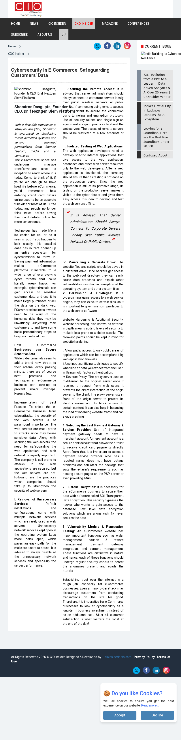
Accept (119, 715)
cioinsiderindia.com (118, 657)
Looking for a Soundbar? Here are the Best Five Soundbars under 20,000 (156, 137)
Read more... (150, 705)
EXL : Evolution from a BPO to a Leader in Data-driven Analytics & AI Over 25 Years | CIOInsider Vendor (157, 86)
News (34, 23)
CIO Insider (57, 23)
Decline (157, 715)
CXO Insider (84, 23)
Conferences (138, 23)
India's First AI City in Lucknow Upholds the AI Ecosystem (157, 112)
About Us (45, 34)
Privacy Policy (144, 657)
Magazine (110, 23)
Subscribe (19, 34)
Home (15, 23)
